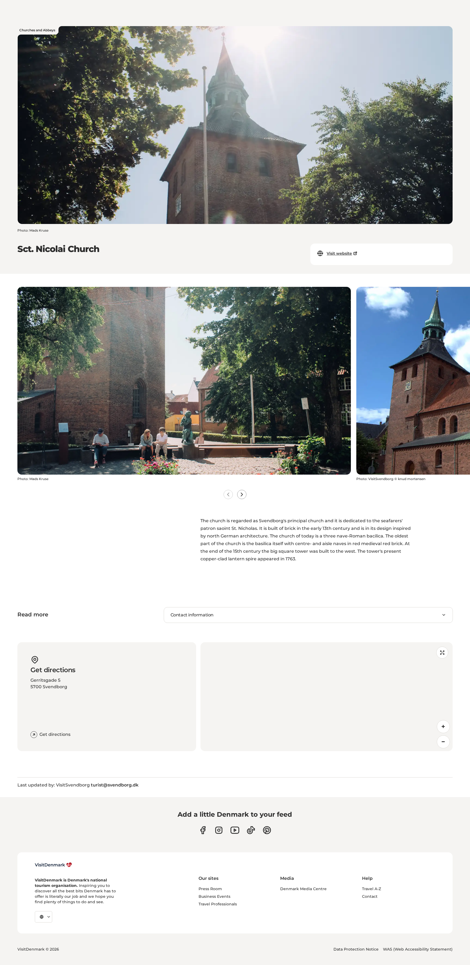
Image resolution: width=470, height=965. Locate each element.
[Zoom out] (443, 741)
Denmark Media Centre (303, 888)
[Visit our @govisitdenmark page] (251, 830)
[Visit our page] (219, 830)
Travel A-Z (371, 888)
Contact (370, 896)
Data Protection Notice (356, 949)
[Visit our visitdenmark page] (235, 830)
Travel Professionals (218, 904)
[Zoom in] (443, 726)
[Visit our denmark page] (203, 830)
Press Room (210, 888)
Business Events (214, 896)
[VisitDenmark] (53, 865)
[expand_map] (442, 653)
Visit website (339, 253)
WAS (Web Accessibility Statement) (418, 949)
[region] (326, 696)
